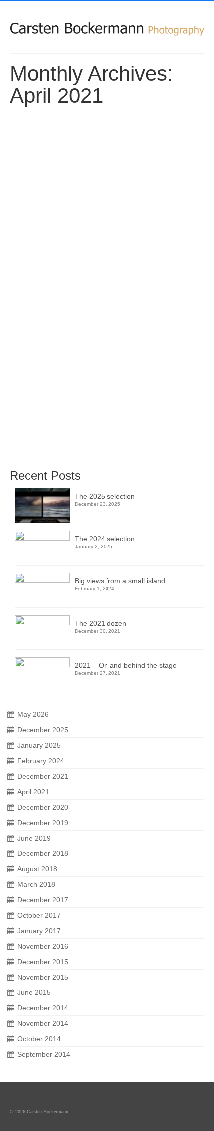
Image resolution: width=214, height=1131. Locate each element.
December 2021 (42, 776)
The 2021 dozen (100, 623)
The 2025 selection (105, 496)
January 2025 (39, 745)
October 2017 (39, 915)
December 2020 (42, 807)
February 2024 (40, 761)
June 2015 (34, 992)
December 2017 (42, 900)
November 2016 (42, 946)
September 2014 (43, 1054)
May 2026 (33, 714)
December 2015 (42, 962)
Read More (55, 418)
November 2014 (42, 1023)
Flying (90, 276)
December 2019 (42, 823)
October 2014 (39, 1039)
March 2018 (36, 884)
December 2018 (42, 853)
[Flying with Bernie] (107, 187)
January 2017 (39, 931)
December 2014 (42, 1008)
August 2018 (37, 869)
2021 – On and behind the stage (126, 665)
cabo (40, 276)
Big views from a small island (120, 581)
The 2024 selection (105, 539)
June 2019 (34, 838)
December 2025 (42, 730)
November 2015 (42, 977)
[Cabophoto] (107, 23)
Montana (111, 276)
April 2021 (33, 792)
